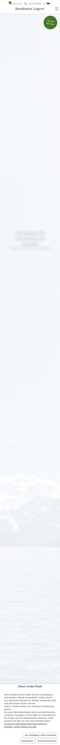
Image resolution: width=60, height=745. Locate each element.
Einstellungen (27, 741)
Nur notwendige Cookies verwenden (40, 735)
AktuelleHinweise (50, 22)
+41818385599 (34, 3)
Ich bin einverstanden (46, 741)
